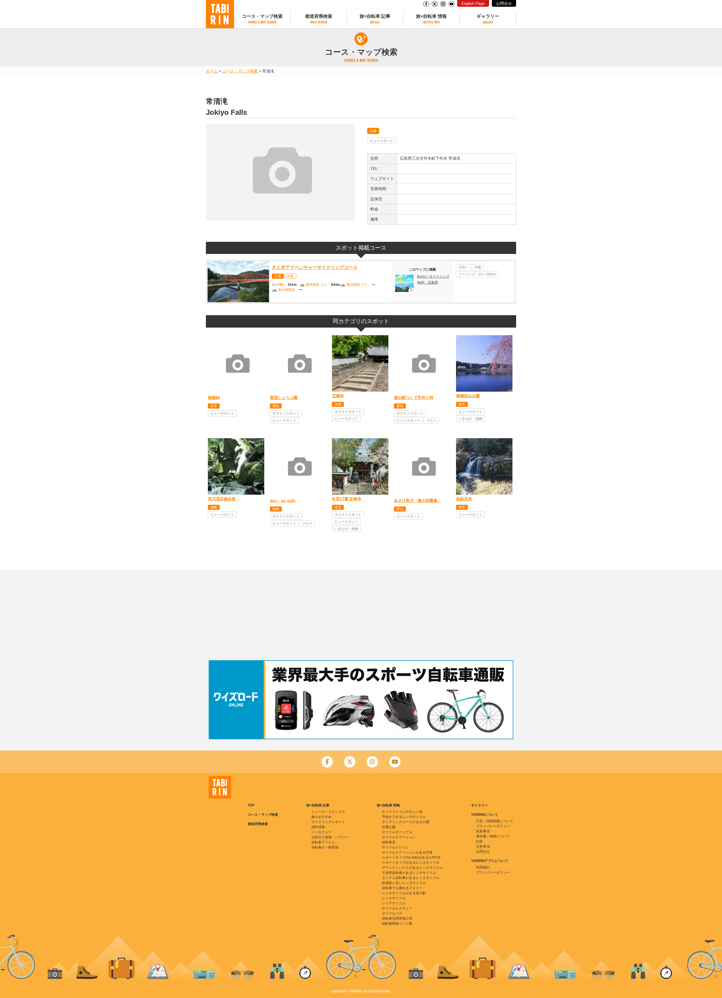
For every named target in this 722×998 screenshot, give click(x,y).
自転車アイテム (323, 842)
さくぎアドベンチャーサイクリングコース (315, 267)
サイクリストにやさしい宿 (402, 812)
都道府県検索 (318, 16)
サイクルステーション (399, 837)
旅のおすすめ (321, 817)
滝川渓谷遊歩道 (221, 499)
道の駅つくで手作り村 (413, 397)
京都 (337, 404)
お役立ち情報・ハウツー (330, 837)
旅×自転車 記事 (375, 16)
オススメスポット (286, 413)
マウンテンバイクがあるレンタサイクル (412, 868)
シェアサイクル (394, 903)
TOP (251, 805)
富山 (400, 509)
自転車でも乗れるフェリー (402, 888)
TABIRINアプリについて (489, 861)
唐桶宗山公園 (468, 396)
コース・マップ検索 (262, 16)
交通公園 (388, 827)
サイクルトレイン (395, 847)
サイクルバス (392, 913)
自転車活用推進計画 (397, 918)
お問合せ (504, 3)
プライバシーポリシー (493, 826)
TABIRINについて (484, 815)
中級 (290, 276)
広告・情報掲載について (494, 821)
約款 (479, 841)
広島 (373, 131)
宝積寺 (338, 396)
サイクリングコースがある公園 (405, 822)
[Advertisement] (361, 615)
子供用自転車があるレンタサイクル (409, 873)
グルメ (431, 420)
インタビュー (321, 832)
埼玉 (337, 507)
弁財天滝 (464, 499)
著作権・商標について (493, 836)
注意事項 (483, 846)
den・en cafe (282, 500)
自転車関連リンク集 (397, 923)
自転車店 (388, 842)
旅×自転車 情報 (431, 16)
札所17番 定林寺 (346, 499)
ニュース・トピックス (328, 812)
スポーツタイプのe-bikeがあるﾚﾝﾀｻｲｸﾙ (411, 857)
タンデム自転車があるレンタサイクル (410, 878)
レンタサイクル (394, 898)
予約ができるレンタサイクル (404, 817)
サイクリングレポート (328, 822)
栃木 (462, 404)
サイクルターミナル (397, 832)
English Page (473, 3)
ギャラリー (488, 16)
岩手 (213, 406)
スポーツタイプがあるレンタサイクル (410, 863)
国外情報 (318, 827)
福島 (213, 507)
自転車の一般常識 (324, 847)
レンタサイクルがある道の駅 (404, 893)
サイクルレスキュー (397, 908)
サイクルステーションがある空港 (407, 852)
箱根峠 (214, 397)
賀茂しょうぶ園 (284, 397)
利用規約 (483, 867)
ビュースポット (381, 141)
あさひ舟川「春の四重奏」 (417, 500)
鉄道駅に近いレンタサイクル (404, 883)
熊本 (462, 507)
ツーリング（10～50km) (477, 274)
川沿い (463, 267)
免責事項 (483, 831)
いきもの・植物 (470, 419)
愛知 (275, 406)
